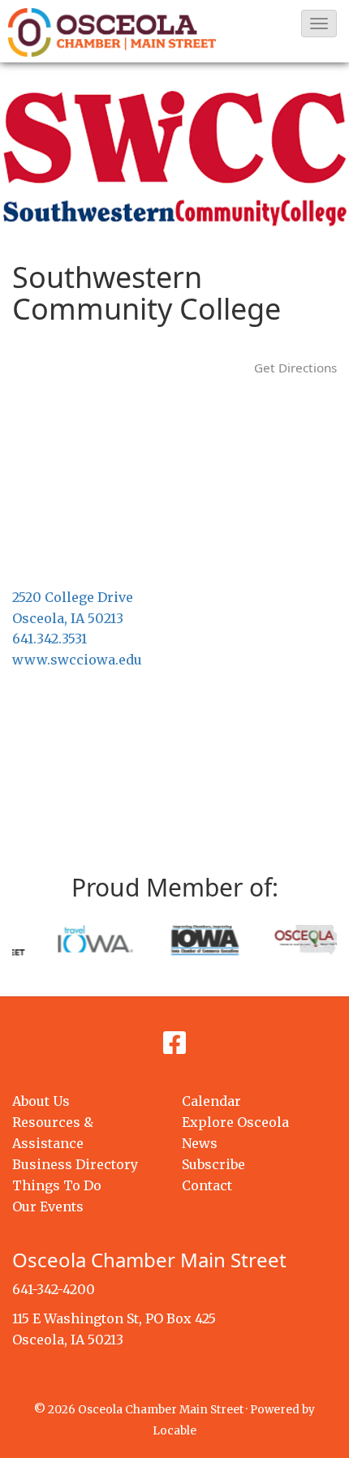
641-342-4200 (53, 1289)
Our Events (48, 1206)
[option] (69, 939)
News (200, 1143)
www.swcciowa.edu (77, 660)
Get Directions (295, 367)
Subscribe (213, 1164)
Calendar (211, 1101)
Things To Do (56, 1185)
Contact (207, 1185)
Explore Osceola (235, 1122)
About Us (41, 1101)
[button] (319, 23)
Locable (174, 1431)
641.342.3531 (49, 638)
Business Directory (75, 1164)
